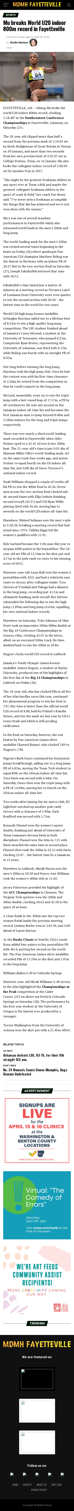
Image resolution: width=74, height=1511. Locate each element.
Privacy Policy (39, 1490)
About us (42, 1485)
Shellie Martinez (19, 42)
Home (15, 1485)
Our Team (56, 1485)
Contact (27, 1485)
